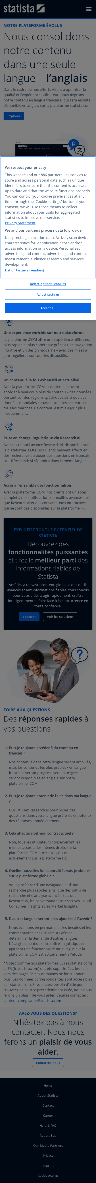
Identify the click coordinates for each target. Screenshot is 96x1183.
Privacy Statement (20, 222)
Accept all (48, 308)
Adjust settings (48, 294)
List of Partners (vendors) (24, 270)
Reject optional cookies (48, 284)
